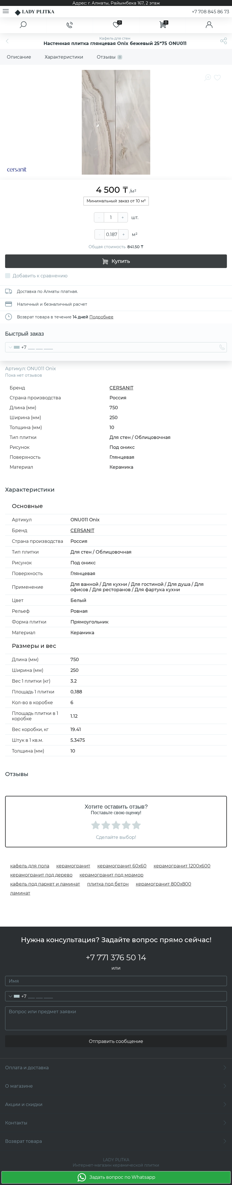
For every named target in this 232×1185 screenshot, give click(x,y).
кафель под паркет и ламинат (45, 884)
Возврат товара (23, 1141)
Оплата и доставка (27, 1067)
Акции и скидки (23, 1104)
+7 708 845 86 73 (210, 11)
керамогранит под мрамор (111, 875)
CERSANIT (121, 388)
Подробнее (101, 317)
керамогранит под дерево (41, 875)
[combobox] (15, 347)
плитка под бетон (108, 884)
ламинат (20, 893)
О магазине (19, 1086)
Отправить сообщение (116, 1041)
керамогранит (73, 866)
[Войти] (209, 25)
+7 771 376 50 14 (116, 957)
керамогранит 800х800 (163, 884)
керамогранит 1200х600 (182, 866)
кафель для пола (29, 866)
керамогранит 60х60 (122, 866)
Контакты (16, 1123)
